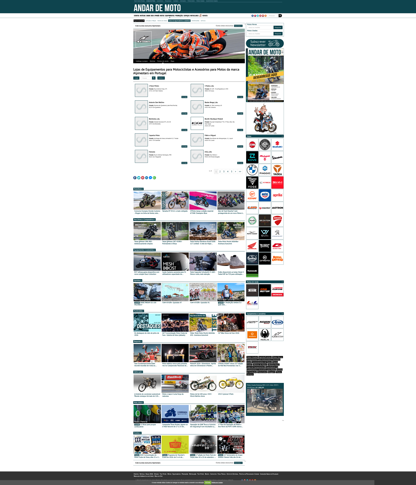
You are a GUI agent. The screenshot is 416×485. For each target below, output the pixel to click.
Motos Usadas (252, 357)
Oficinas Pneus (273, 364)
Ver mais (184, 97)
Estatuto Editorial (232, 474)
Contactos (213, 474)
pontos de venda (162, 21)
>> (240, 171)
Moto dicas (138, 402)
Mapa (172, 61)
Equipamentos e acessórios (144, 250)
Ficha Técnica (222, 474)
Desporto (137, 341)
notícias (203, 21)
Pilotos (278, 372)
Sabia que (137, 372)
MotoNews (138, 189)
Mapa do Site (158, 476)
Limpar (136, 78)
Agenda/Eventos (265, 357)
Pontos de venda (162, 61)
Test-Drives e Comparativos (144, 219)
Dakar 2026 (150, 15)
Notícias (152, 61)
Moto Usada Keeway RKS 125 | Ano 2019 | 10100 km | (262, 386)
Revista (204, 15)
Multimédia (138, 311)
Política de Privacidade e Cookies (249, 474)
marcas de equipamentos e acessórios (179, 21)
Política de (217, 482)
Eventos (136, 15)
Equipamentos (176, 474)
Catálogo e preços (142, 61)
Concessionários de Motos (261, 362)
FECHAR (207, 482)
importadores (195, 21)
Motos (169, 474)
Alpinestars (238, 26)
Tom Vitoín (163, 474)
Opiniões (137, 280)
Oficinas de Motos (260, 364)
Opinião (156, 15)
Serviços (250, 374)
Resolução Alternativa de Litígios (144, 476)
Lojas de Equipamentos (255, 367)
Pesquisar (278, 27)
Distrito (160, 78)
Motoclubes (194, 15)
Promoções (179, 15)
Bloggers (271, 372)
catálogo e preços (150, 21)
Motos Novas (277, 357)
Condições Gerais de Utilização (269, 474)
